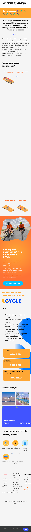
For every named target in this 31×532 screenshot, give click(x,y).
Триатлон (15, 479)
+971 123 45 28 (26, 480)
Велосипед (15, 475)
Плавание (15, 473)
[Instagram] (25, 489)
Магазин (16, 484)
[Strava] (25, 487)
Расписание (17, 486)
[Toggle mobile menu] (28, 5)
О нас (15, 482)
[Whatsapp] (27, 489)
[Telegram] (27, 487)
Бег (15, 477)
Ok (26, 529)
